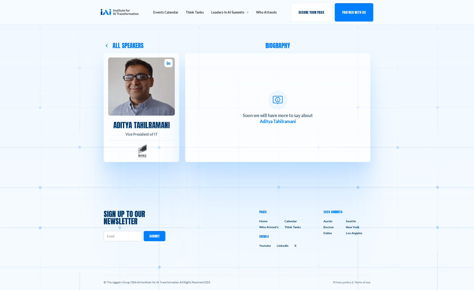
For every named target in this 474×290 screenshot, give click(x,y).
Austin (327, 221)
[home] (119, 12)
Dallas (327, 233)
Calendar (290, 221)
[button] (230, 12)
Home (263, 221)
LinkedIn (282, 245)
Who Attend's (268, 227)
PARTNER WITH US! (358, 7)
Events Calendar (165, 12)
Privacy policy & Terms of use (351, 282)
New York (352, 227)
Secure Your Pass (311, 12)
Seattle (351, 221)
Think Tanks (195, 12)
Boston (328, 227)
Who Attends (266, 12)
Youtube (265, 245)
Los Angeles (354, 233)
